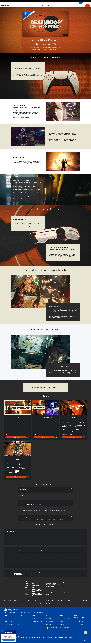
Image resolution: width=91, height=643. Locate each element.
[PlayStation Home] (2, 3)
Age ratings (62, 621)
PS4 (18, 618)
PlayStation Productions (8, 621)
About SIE (6, 616)
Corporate (6, 622)
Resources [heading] (62, 615)
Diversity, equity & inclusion (37, 621)
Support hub (48, 616)
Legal (68, 640)
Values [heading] (33, 615)
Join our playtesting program (79, 623)
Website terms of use (79, 640)
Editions (19, 550)
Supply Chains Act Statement (65, 619)
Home (5, 612)
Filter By (40, 550)
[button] (45, 24)
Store (5, 2)
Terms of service (63, 616)
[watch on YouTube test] (65, 35)
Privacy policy (72, 640)
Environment (34, 616)
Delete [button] (83, 572)
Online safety (34, 619)
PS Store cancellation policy (64, 618)
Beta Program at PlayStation (78, 624)
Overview (44, 5)
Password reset (48, 622)
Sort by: (61, 550)
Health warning (62, 622)
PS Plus (21, 2)
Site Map (85, 640)
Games (15, 2)
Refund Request (48, 624)
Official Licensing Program (64, 627)
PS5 (10, 2)
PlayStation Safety (49, 618)
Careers (5, 618)
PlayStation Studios (7, 619)
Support (40, 2)
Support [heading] (47, 615)
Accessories (28, 2)
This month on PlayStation (11, 612)
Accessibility (34, 618)
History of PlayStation (8, 624)
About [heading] (5, 615)
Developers (62, 624)
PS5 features (50, 5)
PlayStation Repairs (49, 621)
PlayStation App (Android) (78, 621)
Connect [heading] (75, 615)
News (34, 2)
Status (47, 619)
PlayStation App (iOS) (77, 620)
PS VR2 (19, 619)
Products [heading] (20, 615)
